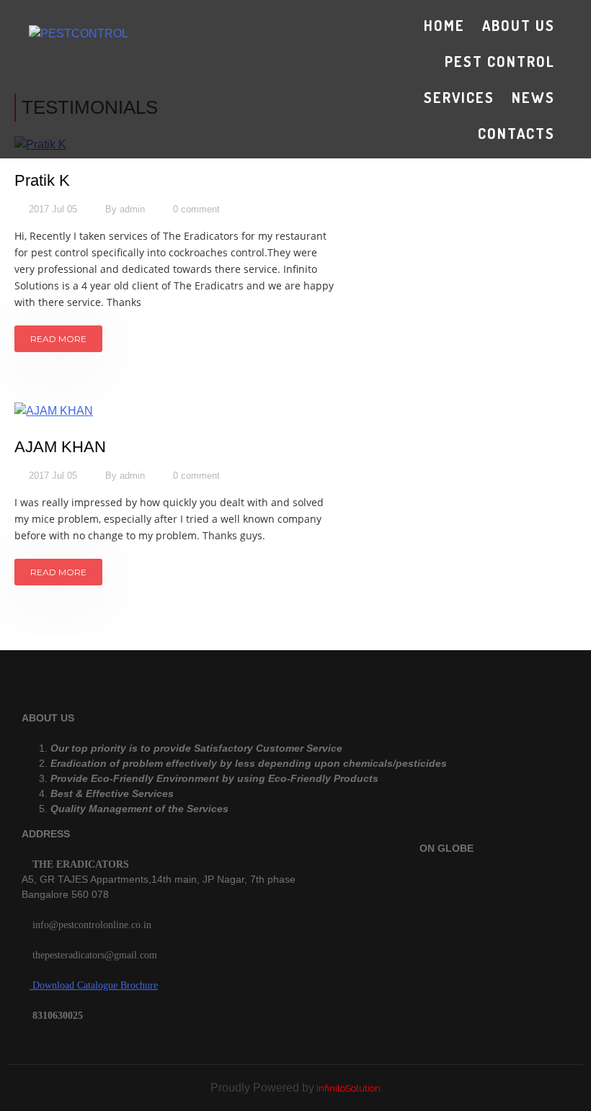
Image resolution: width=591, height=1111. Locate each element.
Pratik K (42, 180)
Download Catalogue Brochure (94, 985)
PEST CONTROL (500, 61)
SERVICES (459, 97)
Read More (58, 338)
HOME (444, 25)
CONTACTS (516, 133)
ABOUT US (518, 25)
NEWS (533, 97)
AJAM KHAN (60, 447)
